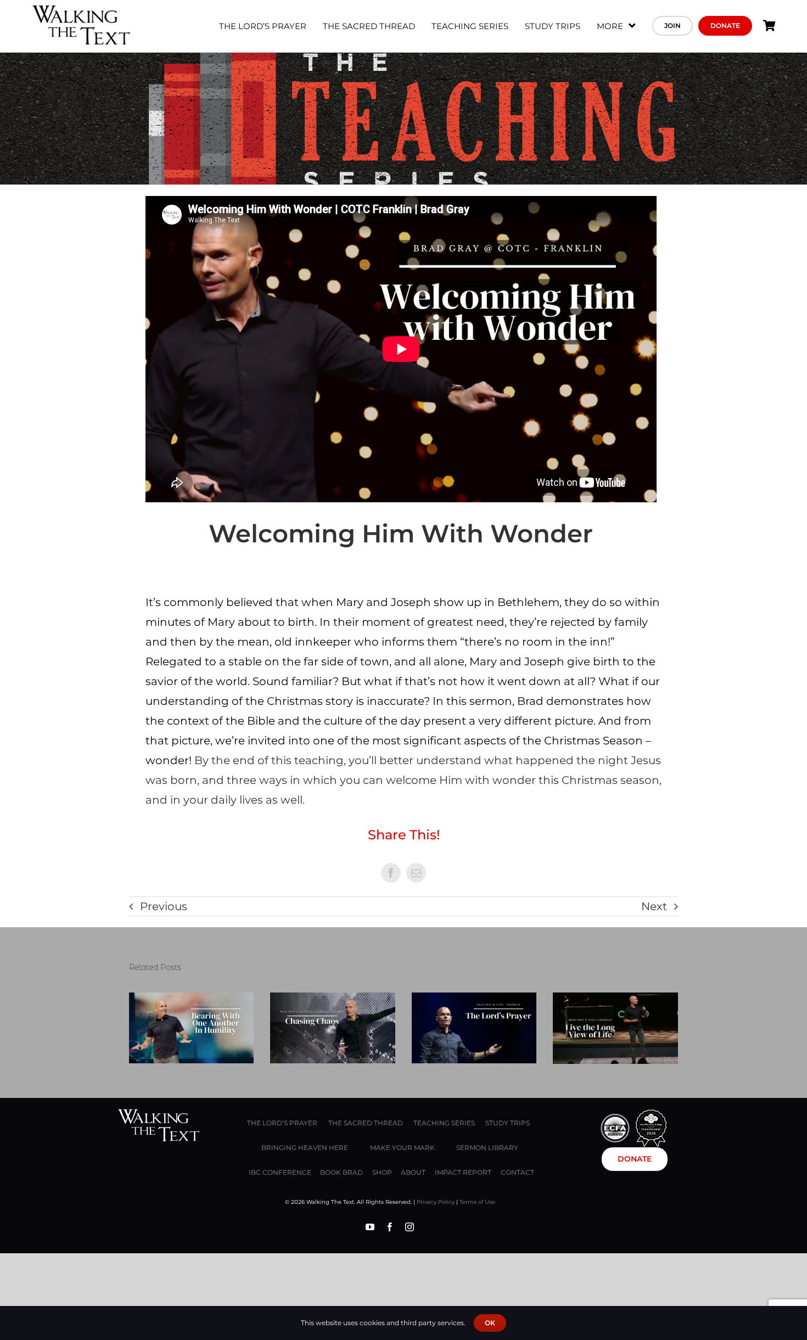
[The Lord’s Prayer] (474, 1028)
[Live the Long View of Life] (615, 1028)
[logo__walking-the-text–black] (81, 11)
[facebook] (389, 1227)
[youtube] (370, 1227)
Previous (163, 906)
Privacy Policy (436, 1202)
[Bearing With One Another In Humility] (191, 1028)
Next (654, 906)
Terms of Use (477, 1202)
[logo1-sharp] (158, 1114)
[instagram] (409, 1227)
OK (490, 1323)
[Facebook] (391, 872)
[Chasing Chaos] (332, 1028)
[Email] (416, 872)
